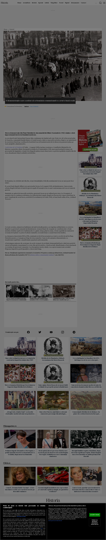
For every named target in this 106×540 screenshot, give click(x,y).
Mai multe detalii (21, 516)
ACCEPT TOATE (94, 515)
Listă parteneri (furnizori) (55, 520)
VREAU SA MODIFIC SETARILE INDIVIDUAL (94, 522)
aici (42, 528)
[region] (53, 521)
